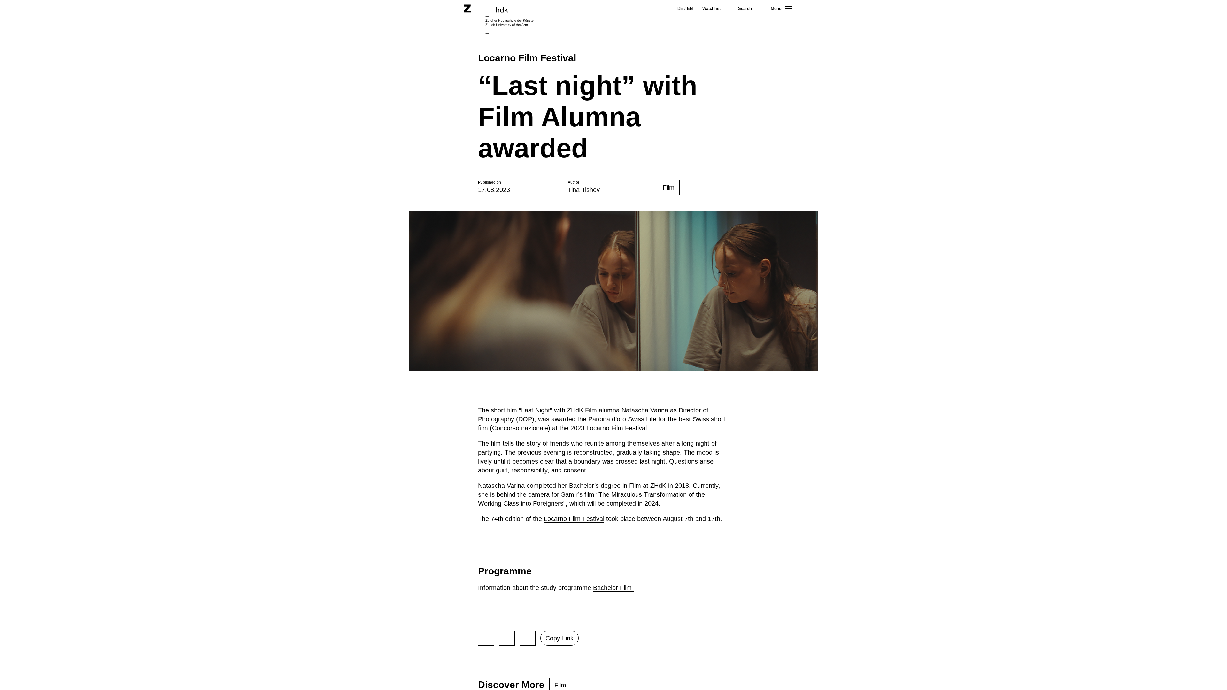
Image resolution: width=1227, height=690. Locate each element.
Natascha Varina (501, 485)
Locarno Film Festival (574, 518)
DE (680, 8)
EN (690, 8)
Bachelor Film (613, 587)
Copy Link (559, 638)
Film (669, 187)
